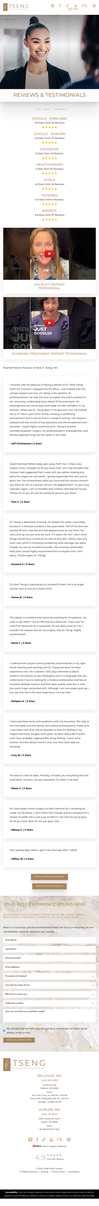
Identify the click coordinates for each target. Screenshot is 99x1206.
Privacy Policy (58, 1172)
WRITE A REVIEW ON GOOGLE (49, 886)
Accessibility (74, 1172)
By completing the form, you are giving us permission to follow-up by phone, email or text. (47, 1030)
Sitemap (44, 1172)
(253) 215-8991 (49, 1114)
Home (38, 109)
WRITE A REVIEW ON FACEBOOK (49, 877)
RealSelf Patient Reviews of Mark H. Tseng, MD (30, 367)
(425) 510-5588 (49, 1080)
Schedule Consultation (19, 1040)
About (47, 109)
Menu (76, 9)
